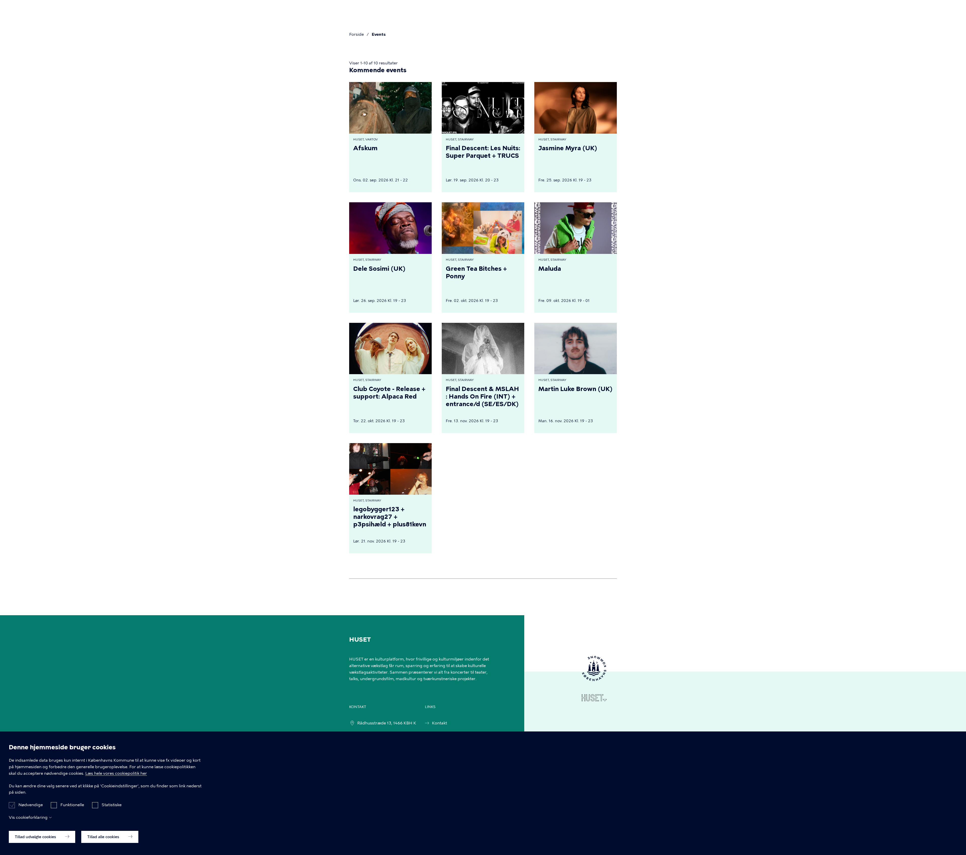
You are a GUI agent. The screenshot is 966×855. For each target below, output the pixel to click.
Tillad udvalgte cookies (36, 836)
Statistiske (112, 804)
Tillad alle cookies (103, 836)
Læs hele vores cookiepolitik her (116, 773)
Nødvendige (30, 804)
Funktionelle (72, 804)
